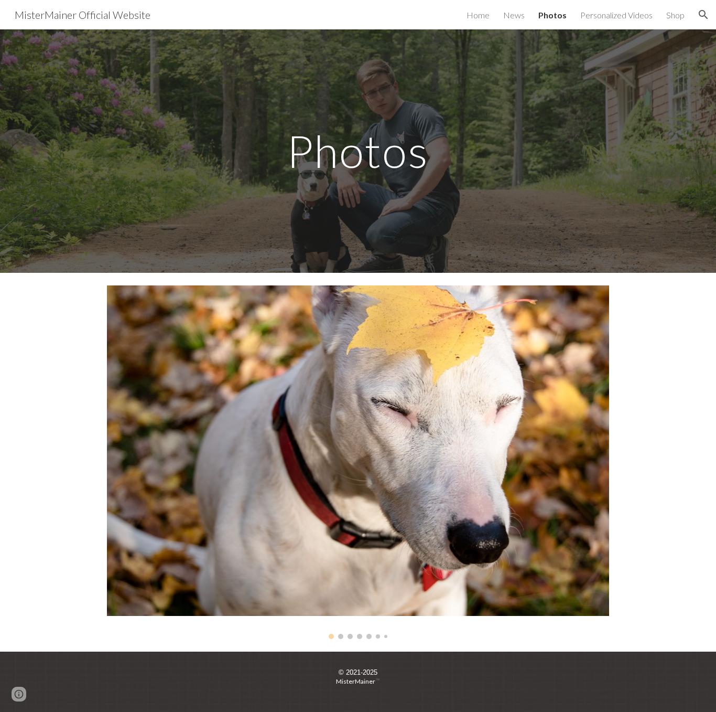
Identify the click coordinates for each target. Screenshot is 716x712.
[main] (358, 150)
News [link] (514, 15)
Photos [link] (552, 15)
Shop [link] (675, 15)
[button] (703, 14)
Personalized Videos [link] (616, 15)
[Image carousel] (358, 462)
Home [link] (478, 15)
